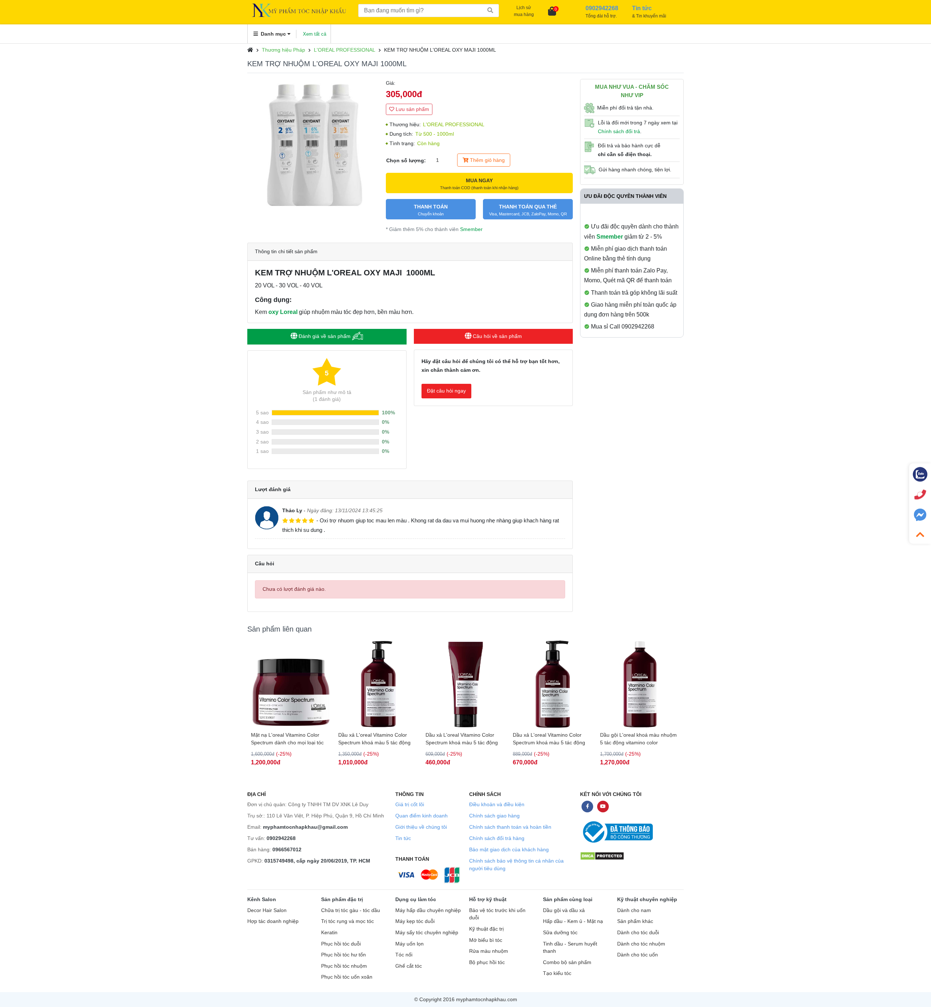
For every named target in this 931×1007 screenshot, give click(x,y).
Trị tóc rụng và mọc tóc (347, 921)
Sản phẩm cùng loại (567, 899)
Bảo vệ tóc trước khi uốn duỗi (497, 914)
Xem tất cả (314, 34)
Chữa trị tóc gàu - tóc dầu (350, 910)
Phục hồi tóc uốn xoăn (346, 977)
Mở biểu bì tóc (485, 940)
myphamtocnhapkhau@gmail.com (305, 827)
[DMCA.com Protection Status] (602, 856)
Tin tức (403, 838)
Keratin (329, 932)
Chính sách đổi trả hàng (496, 838)
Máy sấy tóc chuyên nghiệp (426, 932)
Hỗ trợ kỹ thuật (488, 899)
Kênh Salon (261, 899)
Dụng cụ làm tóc (415, 899)
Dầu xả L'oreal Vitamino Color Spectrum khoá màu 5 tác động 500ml (461, 739)
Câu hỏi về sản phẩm (496, 336)
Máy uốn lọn (409, 944)
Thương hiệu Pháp (283, 50)
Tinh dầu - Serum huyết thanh (570, 947)
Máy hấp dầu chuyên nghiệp (428, 910)
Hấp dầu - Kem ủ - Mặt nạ (573, 921)
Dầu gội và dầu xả (564, 910)
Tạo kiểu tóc (557, 973)
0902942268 (281, 838)
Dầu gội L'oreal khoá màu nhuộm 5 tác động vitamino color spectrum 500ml (638, 739)
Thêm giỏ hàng (486, 160)
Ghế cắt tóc (408, 966)
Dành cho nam (634, 910)
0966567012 (286, 849)
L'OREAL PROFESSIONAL (344, 50)
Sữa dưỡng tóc (560, 932)
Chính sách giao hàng (494, 816)
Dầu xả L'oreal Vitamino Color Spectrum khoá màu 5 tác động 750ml (287, 739)
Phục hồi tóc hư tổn (343, 955)
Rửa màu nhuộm (488, 951)
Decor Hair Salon (267, 910)
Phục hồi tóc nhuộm (344, 966)
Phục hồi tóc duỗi (341, 944)
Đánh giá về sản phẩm (324, 336)
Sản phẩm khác (635, 921)
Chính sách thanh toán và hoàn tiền (510, 827)
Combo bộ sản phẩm (567, 962)
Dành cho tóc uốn (637, 955)
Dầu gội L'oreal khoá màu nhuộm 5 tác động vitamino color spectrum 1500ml (551, 739)
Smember (471, 229)
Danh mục (273, 34)
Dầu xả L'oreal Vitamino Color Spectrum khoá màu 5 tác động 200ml (374, 739)
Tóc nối (403, 955)
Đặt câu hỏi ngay (446, 391)
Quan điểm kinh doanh (421, 816)
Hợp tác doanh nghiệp (273, 921)
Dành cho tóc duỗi (638, 932)
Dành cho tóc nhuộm (641, 944)
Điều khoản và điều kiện (496, 804)
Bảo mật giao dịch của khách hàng (509, 849)
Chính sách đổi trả (619, 131)
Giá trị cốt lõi (409, 804)
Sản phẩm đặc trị (342, 899)
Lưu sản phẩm (411, 109)
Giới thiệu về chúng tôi (421, 827)
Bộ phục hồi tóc (487, 962)
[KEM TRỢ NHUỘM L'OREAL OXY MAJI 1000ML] (313, 144)
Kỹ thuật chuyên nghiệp (647, 899)
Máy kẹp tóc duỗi (415, 921)
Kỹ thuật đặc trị (486, 929)
